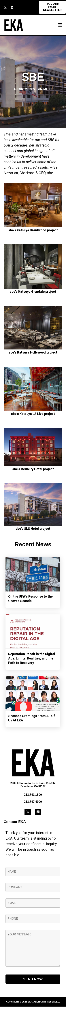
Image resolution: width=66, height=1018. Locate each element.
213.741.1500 (33, 794)
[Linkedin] (12, 7)
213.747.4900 (33, 801)
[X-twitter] (5, 7)
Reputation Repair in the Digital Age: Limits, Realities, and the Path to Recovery (31, 658)
